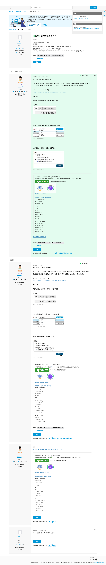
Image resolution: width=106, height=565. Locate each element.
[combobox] (51, 7)
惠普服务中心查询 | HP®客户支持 (43, 197)
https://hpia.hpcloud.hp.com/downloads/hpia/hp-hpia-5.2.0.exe (50, 92)
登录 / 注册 (93, 7)
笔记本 (25, 12)
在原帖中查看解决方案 (39, 237)
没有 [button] (54, 253)
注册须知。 (101, 562)
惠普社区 (11, 12)
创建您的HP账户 (34, 25)
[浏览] (10, 8)
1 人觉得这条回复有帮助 (64, 253)
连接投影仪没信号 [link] (34, 12)
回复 (36, 62)
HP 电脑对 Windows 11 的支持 (81, 18)
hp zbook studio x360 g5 (43, 55)
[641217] (20, 37)
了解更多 (44, 25)
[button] (95, 34)
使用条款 (96, 562)
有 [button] (50, 253)
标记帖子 (20, 54)
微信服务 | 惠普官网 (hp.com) (42, 193)
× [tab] (101, 11)
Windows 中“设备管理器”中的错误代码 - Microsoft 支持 (47, 449)
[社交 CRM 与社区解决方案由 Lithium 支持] (93, 559)
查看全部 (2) (40, 58)
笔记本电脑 (18, 12)
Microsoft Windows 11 (57, 55)
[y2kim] (20, 78)
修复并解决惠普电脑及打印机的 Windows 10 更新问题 (86, 28)
